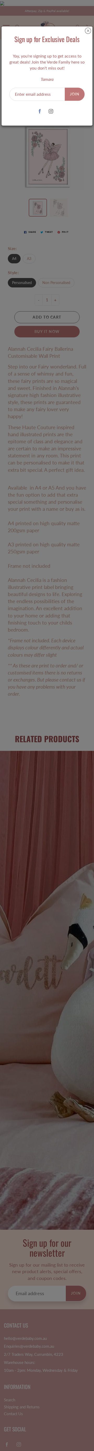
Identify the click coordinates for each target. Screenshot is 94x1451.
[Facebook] (39, 111)
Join (74, 94)
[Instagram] (50, 111)
